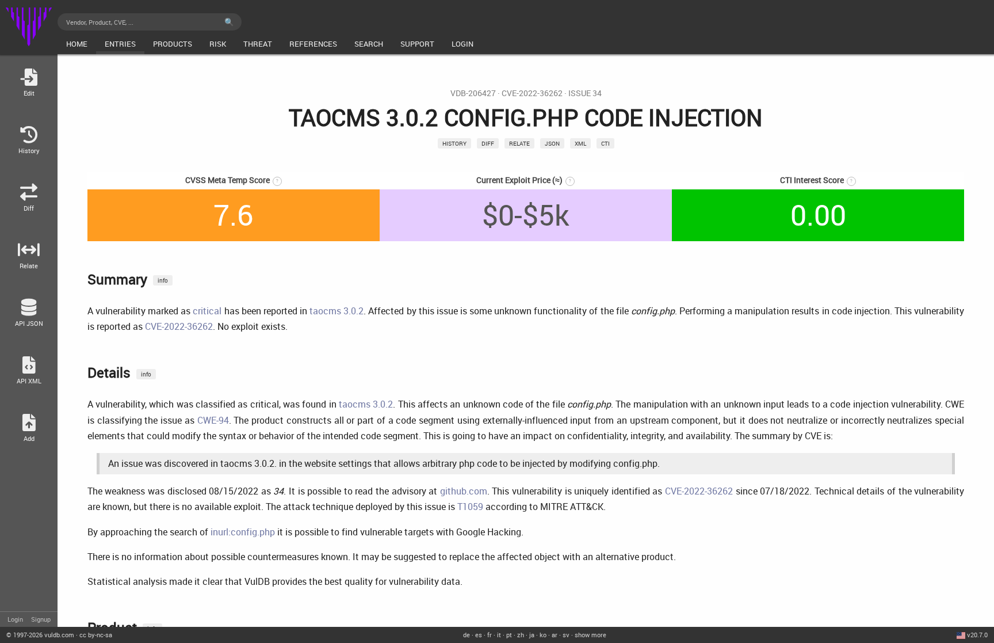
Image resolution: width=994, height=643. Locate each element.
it (499, 634)
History (454, 143)
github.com (463, 491)
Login (15, 619)
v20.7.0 (977, 634)
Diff (487, 143)
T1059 (470, 506)
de (466, 634)
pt (509, 634)
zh (520, 634)
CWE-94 (213, 420)
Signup (41, 619)
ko (543, 634)
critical (207, 311)
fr (489, 634)
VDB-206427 (473, 93)
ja (531, 634)
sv (566, 634)
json (552, 143)
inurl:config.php (243, 532)
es (478, 634)
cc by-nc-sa (95, 634)
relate (519, 143)
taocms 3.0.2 (336, 311)
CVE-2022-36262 (532, 93)
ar (554, 634)
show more (590, 634)
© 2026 (40, 634)
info (163, 280)
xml (580, 143)
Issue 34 (585, 93)
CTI (605, 143)
